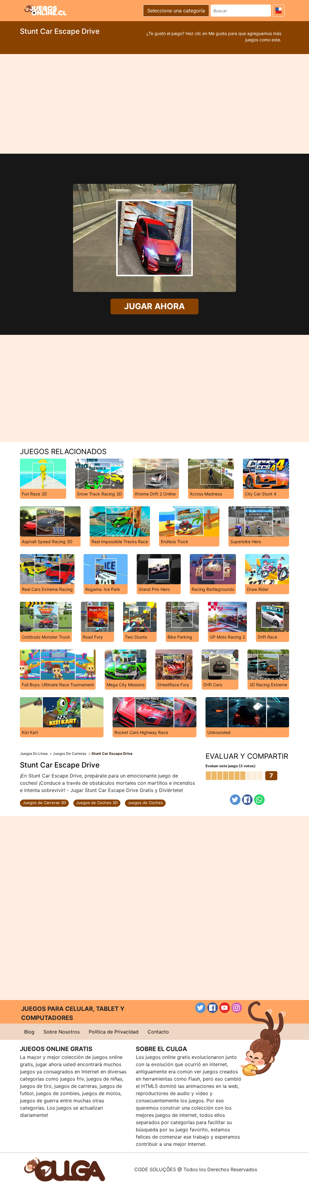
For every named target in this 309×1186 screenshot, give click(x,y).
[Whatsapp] (259, 799)
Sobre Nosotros (61, 1032)
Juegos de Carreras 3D (44, 802)
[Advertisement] (154, 104)
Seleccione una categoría (176, 11)
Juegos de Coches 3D (97, 802)
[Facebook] (247, 799)
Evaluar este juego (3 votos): (230, 766)
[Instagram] (236, 1007)
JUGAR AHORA (154, 306)
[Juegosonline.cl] (45, 9)
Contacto (158, 1032)
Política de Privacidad (114, 1032)
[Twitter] (235, 799)
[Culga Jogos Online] (64, 1169)
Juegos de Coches (145, 802)
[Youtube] (224, 1007)
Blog (29, 1032)
